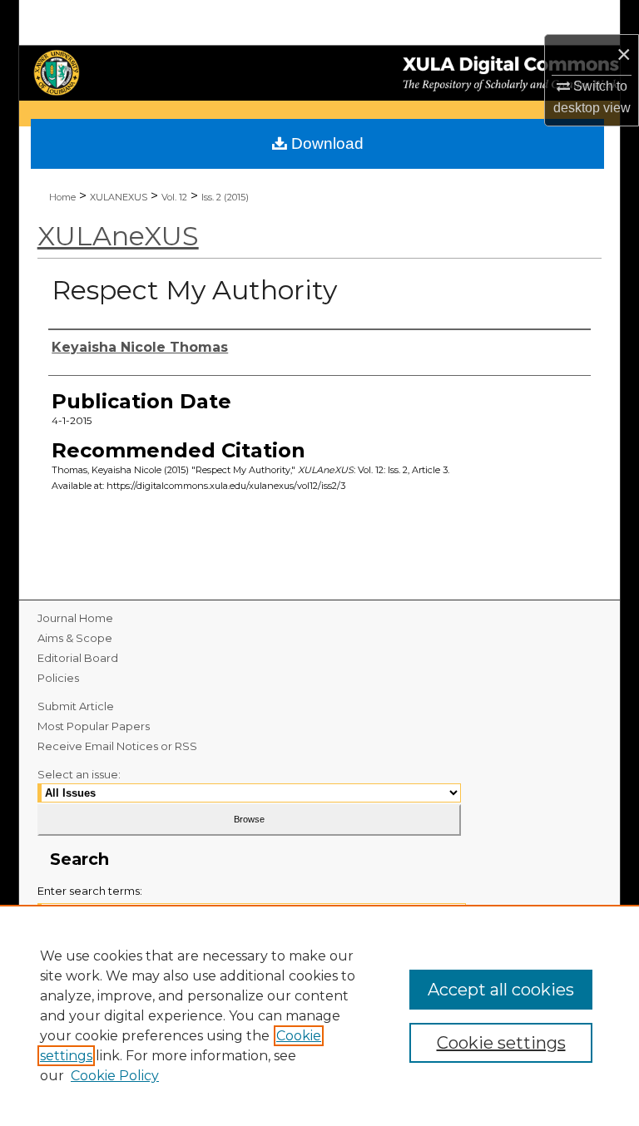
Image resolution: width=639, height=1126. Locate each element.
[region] (319, 1015)
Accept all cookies (501, 990)
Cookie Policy (115, 1076)
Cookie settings (501, 1043)
